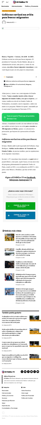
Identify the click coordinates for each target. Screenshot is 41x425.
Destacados (34, 331)
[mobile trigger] (3, 2)
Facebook (31, 177)
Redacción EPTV (10, 22)
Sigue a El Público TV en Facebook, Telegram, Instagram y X (17, 85)
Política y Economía (9, 10)
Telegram (13, 180)
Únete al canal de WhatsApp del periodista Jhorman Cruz (20, 117)
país (31, 159)
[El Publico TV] (20, 2)
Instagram (24, 180)
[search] (37, 2)
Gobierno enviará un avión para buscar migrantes (20, 81)
